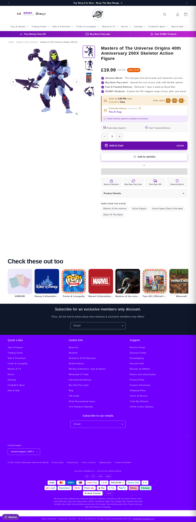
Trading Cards (15, 353)
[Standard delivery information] (140, 108)
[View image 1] (89, 52)
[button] (31, 13)
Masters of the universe (114, 208)
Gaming (12, 379)
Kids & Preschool (17, 358)
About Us (73, 347)
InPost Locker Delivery (141, 406)
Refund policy (72, 462)
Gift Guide (74, 396)
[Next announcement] (187, 3)
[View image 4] (89, 91)
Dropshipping (137, 358)
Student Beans (76, 363)
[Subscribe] (122, 325)
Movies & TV (14, 369)
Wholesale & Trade (79, 374)
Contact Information (140, 385)
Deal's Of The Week (113, 215)
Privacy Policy (137, 379)
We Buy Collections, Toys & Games (87, 369)
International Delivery (80, 379)
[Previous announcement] (8, 3)
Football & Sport (16, 385)
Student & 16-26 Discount (82, 358)
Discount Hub (137, 363)
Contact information (123, 462)
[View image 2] (89, 65)
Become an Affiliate (140, 369)
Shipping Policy (138, 390)
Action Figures (139, 208)
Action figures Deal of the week (167, 208)
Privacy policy (58, 462)
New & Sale (14, 390)
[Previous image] (13, 82)
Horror (11, 374)
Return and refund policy (143, 374)
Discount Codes (138, 353)
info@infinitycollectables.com (143, 519)
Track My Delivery (139, 401)
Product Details (112, 193)
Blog (71, 390)
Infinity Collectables (23, 462)
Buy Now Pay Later (79, 385)
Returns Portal (137, 347)
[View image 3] (89, 78)
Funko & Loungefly (17, 363)
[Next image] (77, 82)
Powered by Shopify (40, 462)
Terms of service (89, 462)
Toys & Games (15, 347)
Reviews (73, 353)
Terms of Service (138, 396)
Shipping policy (105, 462)
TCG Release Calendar (81, 406)
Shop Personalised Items (82, 401)
